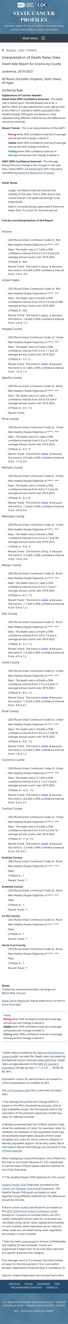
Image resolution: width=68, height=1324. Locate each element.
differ (5, 1117)
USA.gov (60, 1305)
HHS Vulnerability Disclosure (26, 1287)
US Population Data (18, 1090)
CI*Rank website (12, 1151)
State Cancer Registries (16, 1000)
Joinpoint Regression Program (36, 172)
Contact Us (52, 1287)
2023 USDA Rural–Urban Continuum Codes (32, 1211)
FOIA (57, 1283)
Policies (29, 1283)
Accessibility (43, 1283)
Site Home (14, 1283)
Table (21, 50)
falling (44, 266)
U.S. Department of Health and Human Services (28, 1301)
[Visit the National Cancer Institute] (26, 3)
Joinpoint (46, 1105)
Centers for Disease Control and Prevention (28, 1188)
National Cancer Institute (39, 1305)
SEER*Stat (50, 1060)
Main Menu (30, 38)
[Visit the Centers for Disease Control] (42, 3)
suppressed (29, 1241)
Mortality (11, 50)
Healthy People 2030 (14, 1185)
